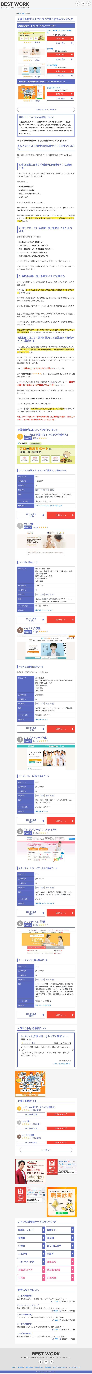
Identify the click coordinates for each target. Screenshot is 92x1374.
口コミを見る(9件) (31, 620)
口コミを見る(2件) (31, 821)
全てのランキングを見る (45, 109)
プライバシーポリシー (59, 1367)
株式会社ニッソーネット (44, 610)
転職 (23, 13)
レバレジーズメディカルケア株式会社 (48, 506)
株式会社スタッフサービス (44, 903)
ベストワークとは (74, 1367)
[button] (22, 1050)
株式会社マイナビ (41, 719)
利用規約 (21, 1367)
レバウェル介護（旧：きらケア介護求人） (59, 31)
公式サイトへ (60, 38)
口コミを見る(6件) (31, 1015)
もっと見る (45, 1150)
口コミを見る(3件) (31, 913)
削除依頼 (48, 1367)
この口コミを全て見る (60, 1063)
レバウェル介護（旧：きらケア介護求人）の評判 (45, 1036)
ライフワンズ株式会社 (43, 1005)
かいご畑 (50, 49)
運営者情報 (29, 1367)
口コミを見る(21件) (31, 515)
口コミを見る (60, 43)
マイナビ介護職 (52, 65)
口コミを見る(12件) (31, 729)
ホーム (14, 1367)
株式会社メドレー (41, 811)
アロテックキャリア (53, 88)
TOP (19, 13)
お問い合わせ (38, 1367)
